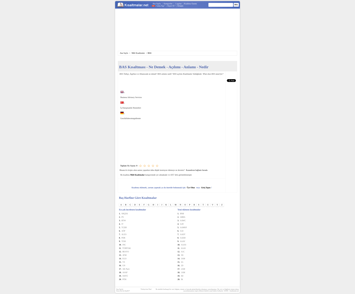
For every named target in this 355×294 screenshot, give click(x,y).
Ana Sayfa (157, 4)
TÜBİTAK (126, 248)
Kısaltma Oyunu (190, 4)
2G (182, 262)
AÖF (123, 231)
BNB (182, 214)
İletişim (180, 6)
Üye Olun (191, 188)
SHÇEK (124, 214)
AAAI (183, 248)
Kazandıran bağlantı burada (196, 170)
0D (182, 276)
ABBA (182, 217)
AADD (183, 238)
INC (124, 245)
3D (182, 255)
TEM (123, 241)
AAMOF (183, 227)
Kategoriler (168, 4)
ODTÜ (125, 276)
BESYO (125, 252)
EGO (124, 259)
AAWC (183, 221)
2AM (183, 269)
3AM (183, 259)
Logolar (178, 4)
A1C (183, 252)
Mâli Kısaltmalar (138, 53)
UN (123, 266)
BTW (123, 221)
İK (182, 279)
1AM (183, 272)
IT (122, 224)
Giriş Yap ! (161, 6)
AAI (181, 231)
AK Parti (126, 269)
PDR (123, 238)
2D (182, 266)
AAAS (183, 245)
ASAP (124, 272)
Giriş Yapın (206, 188)
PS (122, 217)
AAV (182, 224)
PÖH (124, 279)
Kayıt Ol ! (172, 6)
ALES (123, 234)
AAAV (182, 241)
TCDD (124, 227)
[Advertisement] (177, 31)
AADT (182, 234)
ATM (124, 255)
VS (123, 262)
